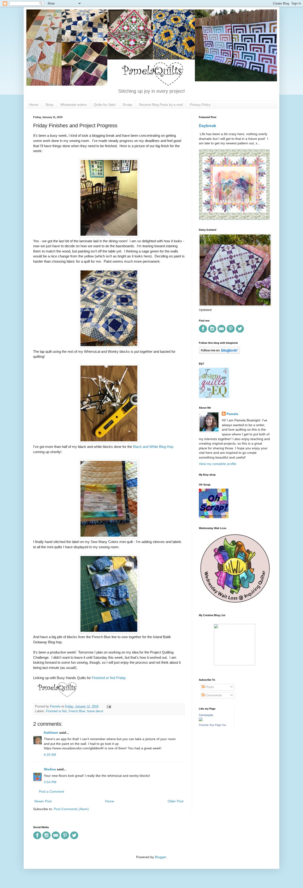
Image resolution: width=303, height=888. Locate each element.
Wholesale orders (73, 104)
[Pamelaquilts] (201, 720)
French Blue (77, 711)
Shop (49, 104)
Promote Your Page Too (212, 725)
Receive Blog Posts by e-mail (161, 104)
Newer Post (43, 801)
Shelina (50, 769)
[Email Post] (108, 706)
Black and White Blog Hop (153, 447)
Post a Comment (51, 791)
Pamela (232, 414)
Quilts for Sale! (105, 104)
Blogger (160, 857)
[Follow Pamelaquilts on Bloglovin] (219, 352)
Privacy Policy (200, 104)
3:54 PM (50, 782)
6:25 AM (50, 754)
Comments (213, 695)
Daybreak (207, 126)
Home (33, 104)
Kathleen (51, 732)
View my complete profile (217, 464)
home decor (95, 711)
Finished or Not (56, 711)
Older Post (175, 801)
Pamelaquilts (206, 715)
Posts (209, 687)
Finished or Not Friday (109, 678)
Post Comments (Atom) (71, 809)
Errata (127, 104)
